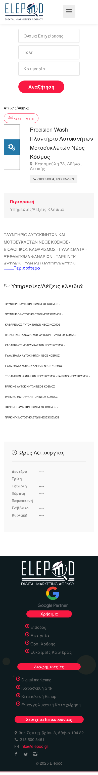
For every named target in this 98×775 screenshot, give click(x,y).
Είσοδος (38, 627)
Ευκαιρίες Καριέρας (51, 652)
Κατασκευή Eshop (38, 696)
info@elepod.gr (34, 746)
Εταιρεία (39, 635)
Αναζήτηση (41, 87)
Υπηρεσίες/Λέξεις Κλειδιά (37, 209)
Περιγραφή (22, 201)
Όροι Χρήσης (42, 644)
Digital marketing (36, 680)
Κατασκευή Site (36, 688)
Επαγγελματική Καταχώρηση (51, 705)
